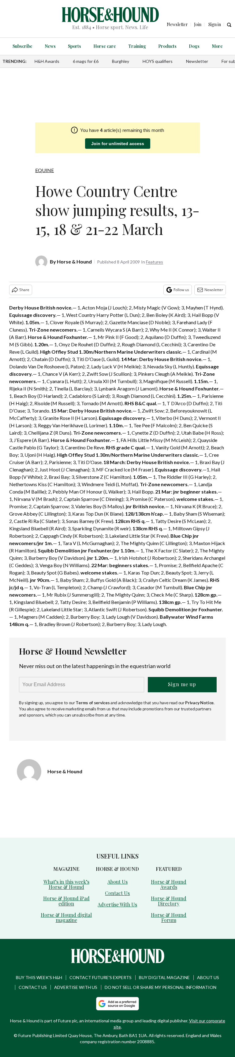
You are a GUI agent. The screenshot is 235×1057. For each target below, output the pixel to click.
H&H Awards (47, 61)
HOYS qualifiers (158, 61)
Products (167, 46)
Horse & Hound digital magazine (66, 917)
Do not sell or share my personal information (160, 987)
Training (137, 46)
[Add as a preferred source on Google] (117, 1003)
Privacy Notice (199, 702)
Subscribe (22, 46)
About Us (117, 881)
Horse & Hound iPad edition (66, 901)
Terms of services (93, 702)
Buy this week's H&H (39, 977)
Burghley (120, 61)
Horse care (104, 46)
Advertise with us (75, 987)
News (50, 46)
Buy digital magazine (164, 977)
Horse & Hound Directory (168, 901)
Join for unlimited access (117, 143)
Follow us (181, 289)
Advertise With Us (117, 904)
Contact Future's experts (100, 977)
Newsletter (197, 61)
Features (154, 261)
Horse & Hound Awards (168, 884)
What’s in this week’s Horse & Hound (66, 884)
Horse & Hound (74, 261)
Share (24, 289)
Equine (44, 170)
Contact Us (117, 893)
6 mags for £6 (86, 61)
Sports (74, 46)
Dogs (194, 46)
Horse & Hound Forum (168, 917)
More (217, 46)
